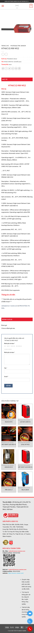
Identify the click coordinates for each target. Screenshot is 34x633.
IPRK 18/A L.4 (8, 489)
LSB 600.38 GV (9, 467)
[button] (2, 5)
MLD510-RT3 (8, 422)
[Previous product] (6, 54)
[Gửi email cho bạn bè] (12, 68)
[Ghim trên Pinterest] (16, 68)
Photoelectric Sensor (18, 45)
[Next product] (3, 54)
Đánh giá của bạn (9, 343)
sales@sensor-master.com (9, 306)
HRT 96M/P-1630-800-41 (9, 444)
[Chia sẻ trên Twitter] (9, 68)
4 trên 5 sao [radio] (18, 346)
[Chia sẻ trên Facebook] (6, 68)
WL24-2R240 (25, 489)
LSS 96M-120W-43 (25, 422)
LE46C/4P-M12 (25, 444)
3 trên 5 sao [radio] (12, 346)
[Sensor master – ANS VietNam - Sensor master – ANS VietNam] (17, 6)
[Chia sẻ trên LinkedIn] (19, 68)
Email (6, 376)
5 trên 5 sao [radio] (8, 349)
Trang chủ (5, 45)
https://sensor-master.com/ (16, 573)
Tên (5, 368)
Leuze (10, 64)
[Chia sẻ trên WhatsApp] (3, 68)
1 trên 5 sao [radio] (5, 346)
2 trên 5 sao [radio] (8, 346)
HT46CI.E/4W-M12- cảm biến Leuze (12, 61)
